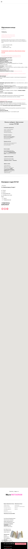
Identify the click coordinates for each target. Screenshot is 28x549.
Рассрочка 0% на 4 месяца (6, 37)
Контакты (5, 535)
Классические (17, 505)
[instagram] (2, 209)
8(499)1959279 (5, 204)
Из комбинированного (7, 509)
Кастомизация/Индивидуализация (9, 518)
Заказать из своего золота (8, 526)
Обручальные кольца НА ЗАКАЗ (9, 513)
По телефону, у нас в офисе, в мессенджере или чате (11, 56)
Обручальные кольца (18, 503)
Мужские (16, 509)
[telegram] (7, 209)
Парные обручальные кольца (9, 503)
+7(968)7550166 (5, 203)
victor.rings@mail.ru (7, 538)
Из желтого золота (7, 506)
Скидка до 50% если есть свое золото (8, 36)
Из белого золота (6, 505)
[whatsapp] (5, 209)
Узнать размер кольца (7, 530)
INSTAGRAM (16, 495)
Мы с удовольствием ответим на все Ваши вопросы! (11, 55)
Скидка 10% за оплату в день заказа (8, 34)
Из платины (6, 510)
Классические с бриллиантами (20, 506)
